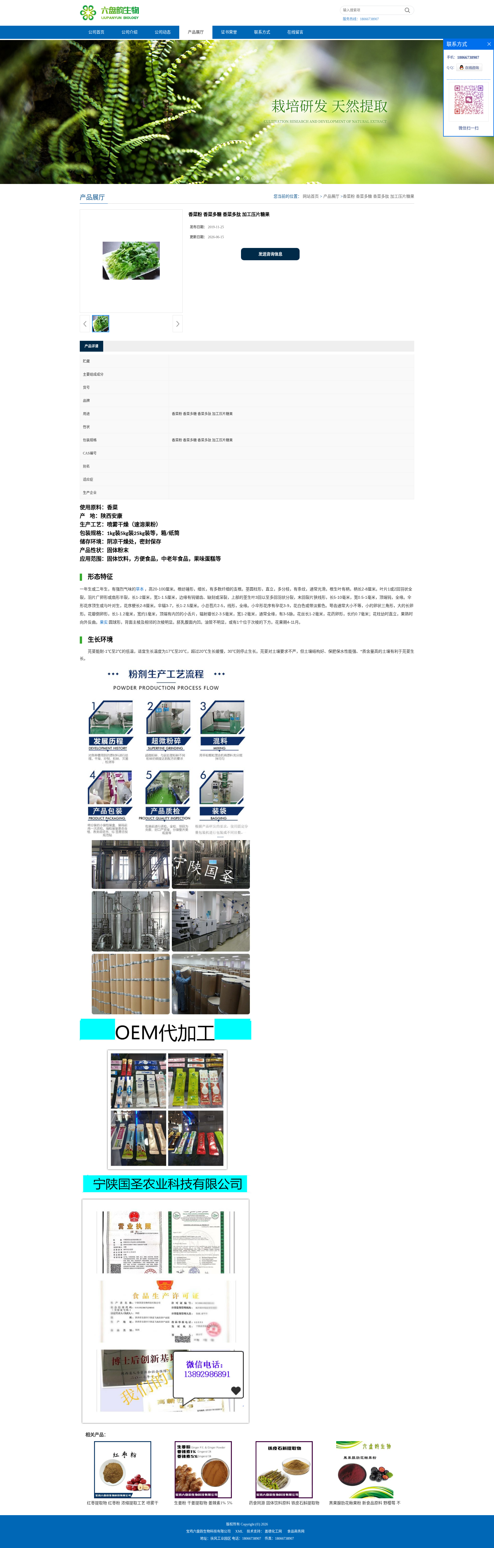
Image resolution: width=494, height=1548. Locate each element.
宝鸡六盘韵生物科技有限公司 (208, 1531)
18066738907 (369, 19)
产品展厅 (196, 32)
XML (239, 1531)
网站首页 (311, 196)
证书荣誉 (229, 32)
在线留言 (295, 32)
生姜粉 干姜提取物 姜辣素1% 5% (203, 1503)
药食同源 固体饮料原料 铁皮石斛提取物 (284, 1503)
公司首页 (96, 32)
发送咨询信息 (270, 254)
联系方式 (262, 32)
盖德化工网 (273, 1531)
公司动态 (163, 32)
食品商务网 (295, 1531)
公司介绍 (129, 32)
